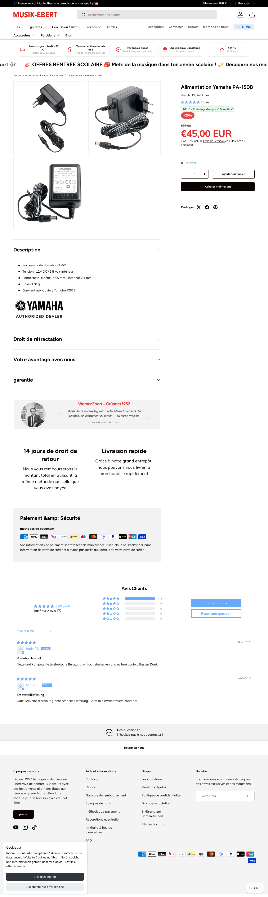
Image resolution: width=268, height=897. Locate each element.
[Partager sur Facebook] (207, 207)
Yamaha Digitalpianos (195, 95)
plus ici (23, 814)
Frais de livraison (214, 140)
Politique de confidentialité (161, 795)
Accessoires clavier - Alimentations (44, 75)
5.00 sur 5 (63, 606)
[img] (26, 643)
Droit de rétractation (156, 803)
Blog (68, 35)
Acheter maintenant (218, 186)
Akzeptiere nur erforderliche (45, 887)
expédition (156, 27)
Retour (193, 27)
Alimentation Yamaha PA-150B (85, 75)
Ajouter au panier (233, 174)
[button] (252, 14)
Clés (16, 27)
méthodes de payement (103, 811)
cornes (92, 27)
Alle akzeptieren (45, 877)
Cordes (112, 27)
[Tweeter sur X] (199, 207)
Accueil (17, 75)
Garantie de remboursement (106, 795)
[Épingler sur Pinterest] (215, 207)
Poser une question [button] (216, 613)
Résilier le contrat (154, 824)
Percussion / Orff (64, 27)
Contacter (176, 27)
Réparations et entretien (103, 819)
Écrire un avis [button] (216, 603)
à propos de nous (215, 27)
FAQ (89, 840)
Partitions (48, 35)
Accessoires (21, 35)
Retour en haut (134, 747)
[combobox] (147, 14)
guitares (36, 27)
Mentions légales (154, 787)
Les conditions (152, 779)
